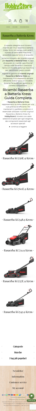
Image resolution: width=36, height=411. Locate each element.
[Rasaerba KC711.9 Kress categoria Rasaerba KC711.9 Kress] (18, 236)
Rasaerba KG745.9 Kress (18, 312)
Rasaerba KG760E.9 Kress (18, 189)
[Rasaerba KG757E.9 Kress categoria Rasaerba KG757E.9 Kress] (18, 266)
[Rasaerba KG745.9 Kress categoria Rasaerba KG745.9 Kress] (18, 297)
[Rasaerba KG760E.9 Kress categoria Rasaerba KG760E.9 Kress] (18, 174)
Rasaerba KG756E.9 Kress (18, 158)
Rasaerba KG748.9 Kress (18, 219)
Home (8, 27)
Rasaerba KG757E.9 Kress (18, 281)
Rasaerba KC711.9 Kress (18, 250)
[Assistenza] (31, 396)
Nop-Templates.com (21, 399)
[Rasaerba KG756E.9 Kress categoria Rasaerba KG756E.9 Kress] (18, 143)
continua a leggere (19, 127)
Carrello (21, 20)
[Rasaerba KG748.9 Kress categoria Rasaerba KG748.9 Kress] (18, 205)
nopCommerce (21, 397)
